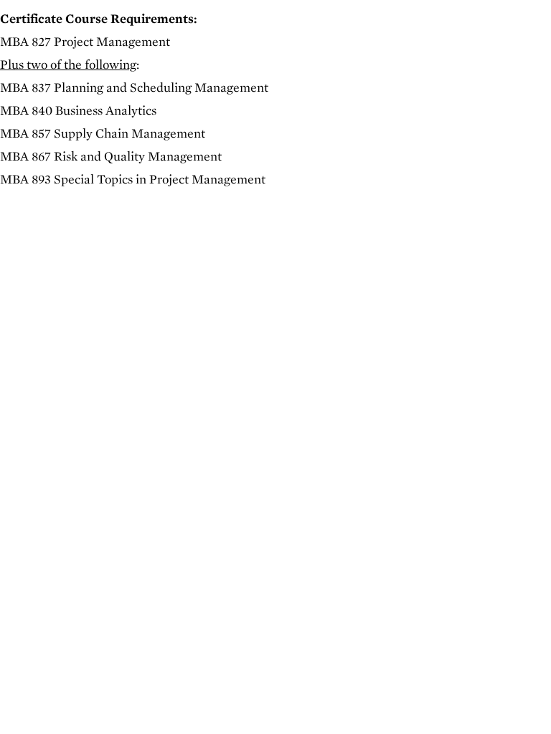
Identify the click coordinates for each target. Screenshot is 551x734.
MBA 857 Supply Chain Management (102, 132)
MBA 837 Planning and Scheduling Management (134, 87)
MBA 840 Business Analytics (78, 110)
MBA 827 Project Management (85, 41)
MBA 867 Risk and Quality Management (111, 155)
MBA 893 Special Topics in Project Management (132, 178)
